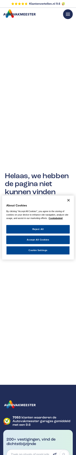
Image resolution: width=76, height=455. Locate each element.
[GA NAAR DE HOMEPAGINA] (38, 404)
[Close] (68, 200)
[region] (38, 227)
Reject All (38, 229)
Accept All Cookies (38, 239)
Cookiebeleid (56, 218)
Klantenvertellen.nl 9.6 (44, 3)
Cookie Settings (38, 250)
